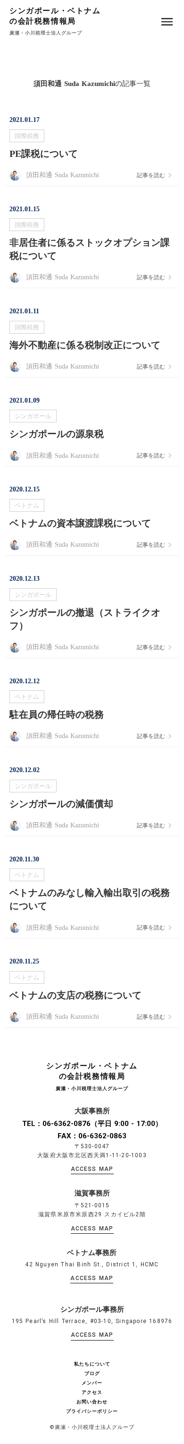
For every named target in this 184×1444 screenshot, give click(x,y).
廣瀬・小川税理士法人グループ (45, 32)
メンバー (92, 1383)
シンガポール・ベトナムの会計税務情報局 (55, 16)
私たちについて (92, 1364)
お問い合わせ (92, 1402)
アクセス (92, 1392)
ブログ (92, 1373)
